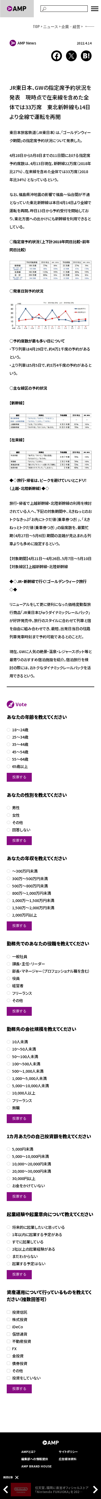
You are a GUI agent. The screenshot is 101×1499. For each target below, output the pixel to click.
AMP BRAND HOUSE (36, 1466)
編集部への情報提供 (34, 1459)
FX (14, 1348)
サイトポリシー (68, 1451)
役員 (16, 978)
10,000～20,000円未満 (31, 1164)
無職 (16, 1107)
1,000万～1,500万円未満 (33, 900)
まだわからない (24, 1256)
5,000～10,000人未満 (30, 1085)
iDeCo (17, 1326)
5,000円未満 (22, 1149)
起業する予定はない (28, 1263)
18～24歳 (20, 729)
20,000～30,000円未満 (31, 1171)
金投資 (17, 1356)
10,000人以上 (23, 1093)
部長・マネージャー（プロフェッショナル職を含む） (51, 971)
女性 (16, 815)
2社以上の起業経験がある (33, 1249)
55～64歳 (20, 759)
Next (94, 1489)
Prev (7, 1489)
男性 (16, 807)
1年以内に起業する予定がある (37, 1234)
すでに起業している (28, 1241)
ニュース (50, 26)
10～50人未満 (24, 1049)
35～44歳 (20, 744)
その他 (17, 822)
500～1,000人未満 (27, 1071)
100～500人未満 (26, 1063)
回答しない (21, 829)
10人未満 (20, 1041)
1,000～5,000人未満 (29, 1078)
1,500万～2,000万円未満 (33, 907)
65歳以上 (20, 766)
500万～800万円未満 (30, 886)
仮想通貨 (19, 1334)
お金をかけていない (28, 1185)
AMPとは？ (28, 1451)
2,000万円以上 (24, 915)
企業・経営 (70, 26)
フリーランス (22, 993)
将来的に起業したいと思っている (38, 1227)
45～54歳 (20, 751)
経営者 (17, 985)
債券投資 (19, 1363)
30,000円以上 (23, 1178)
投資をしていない (26, 1378)
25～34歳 (20, 737)
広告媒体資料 (67, 1459)
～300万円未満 (24, 871)
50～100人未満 (25, 1056)
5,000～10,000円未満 (30, 1156)
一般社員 (19, 956)
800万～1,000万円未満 (31, 893)
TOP (36, 26)
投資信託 (19, 1312)
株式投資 (19, 1319)
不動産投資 (21, 1341)
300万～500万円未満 (30, 878)
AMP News (27, 43)
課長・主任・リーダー (28, 963)
